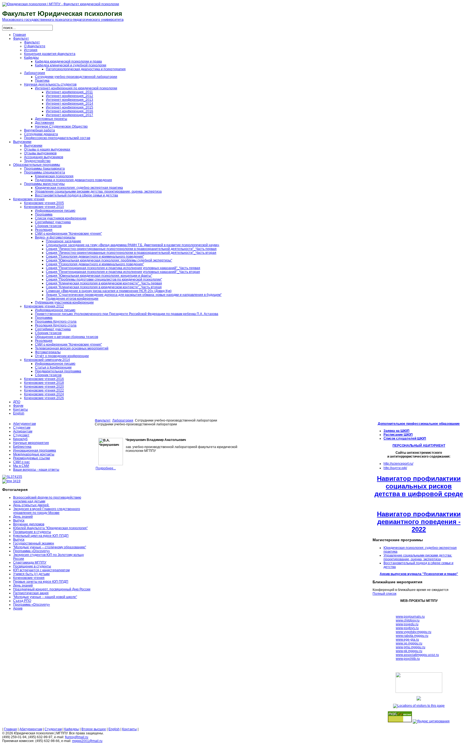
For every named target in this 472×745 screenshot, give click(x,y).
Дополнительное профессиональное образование (419, 424)
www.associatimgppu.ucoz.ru (417, 655)
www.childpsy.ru (408, 620)
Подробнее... (106, 468)
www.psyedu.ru (407, 624)
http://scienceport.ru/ (398, 464)
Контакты (129, 729)
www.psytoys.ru (407, 628)
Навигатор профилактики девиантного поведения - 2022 (419, 521)
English (114, 729)
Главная (10, 729)
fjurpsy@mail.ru (76, 737)
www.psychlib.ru (408, 659)
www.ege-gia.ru (407, 639)
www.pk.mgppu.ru (409, 651)
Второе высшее (93, 729)
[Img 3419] (11, 481)
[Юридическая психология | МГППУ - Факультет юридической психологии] (60, 4)
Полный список (384, 594)
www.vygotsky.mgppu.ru (413, 632)
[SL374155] (12, 477)
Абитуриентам (30, 729)
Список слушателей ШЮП (405, 438)
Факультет (103, 420)
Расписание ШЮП (398, 435)
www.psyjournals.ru (410, 617)
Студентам (53, 729)
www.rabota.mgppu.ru (412, 636)
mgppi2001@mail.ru (87, 741)
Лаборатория (122, 420)
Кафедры (71, 729)
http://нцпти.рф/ (395, 468)
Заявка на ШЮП (396, 431)
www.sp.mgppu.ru (409, 643)
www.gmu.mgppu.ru (410, 647)
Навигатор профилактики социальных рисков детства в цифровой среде (418, 486)
